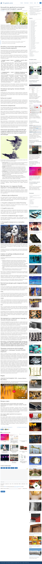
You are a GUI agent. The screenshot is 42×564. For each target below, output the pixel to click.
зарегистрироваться (17, 486)
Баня (31, 49)
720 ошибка (31, 203)
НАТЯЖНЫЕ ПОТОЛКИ (32, 411)
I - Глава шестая (32, 31)
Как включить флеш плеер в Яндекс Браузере (35, 101)
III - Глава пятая (32, 44)
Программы (3, 10)
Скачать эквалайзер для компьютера (35, 197)
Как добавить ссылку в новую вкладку (5, 441)
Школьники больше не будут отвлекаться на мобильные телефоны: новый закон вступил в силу (35, 232)
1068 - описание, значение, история (23, 451)
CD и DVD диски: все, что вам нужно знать (35, 63)
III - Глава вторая (32, 40)
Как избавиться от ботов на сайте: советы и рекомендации (14, 462)
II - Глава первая (32, 33)
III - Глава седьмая (33, 45)
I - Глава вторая (32, 21)
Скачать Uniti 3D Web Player (34, 206)
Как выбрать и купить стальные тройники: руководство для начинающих (34, 342)
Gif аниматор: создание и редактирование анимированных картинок (5, 452)
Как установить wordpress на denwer (34, 121)
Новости (31, 52)
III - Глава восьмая (32, 39)
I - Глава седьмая (32, 28)
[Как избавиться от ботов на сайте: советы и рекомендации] (14, 457)
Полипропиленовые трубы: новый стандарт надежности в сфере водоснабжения (34, 219)
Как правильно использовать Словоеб (35, 10)
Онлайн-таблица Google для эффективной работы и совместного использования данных (14, 441)
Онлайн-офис (32, 199)
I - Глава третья (32, 29)
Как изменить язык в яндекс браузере (34, 81)
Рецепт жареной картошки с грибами (34, 253)
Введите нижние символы (5, 488)
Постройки (32, 54)
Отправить (3, 491)
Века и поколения (33, 50)
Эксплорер (31, 201)
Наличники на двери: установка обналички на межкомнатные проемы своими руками (35, 533)
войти (5, 486)
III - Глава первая (32, 43)
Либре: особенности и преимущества (6, 427)
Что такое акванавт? (32, 263)
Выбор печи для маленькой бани (34, 522)
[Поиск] (40, 3)
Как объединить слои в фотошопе (22, 427)
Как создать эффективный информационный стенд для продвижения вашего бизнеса (33, 377)
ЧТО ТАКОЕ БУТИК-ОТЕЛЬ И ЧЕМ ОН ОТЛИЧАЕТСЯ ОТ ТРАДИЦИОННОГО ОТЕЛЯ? (34, 477)
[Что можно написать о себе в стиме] (5, 457)
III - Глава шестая (32, 48)
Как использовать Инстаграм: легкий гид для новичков (34, 163)
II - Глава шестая (32, 38)
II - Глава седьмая (32, 35)
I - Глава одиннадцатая (33, 25)
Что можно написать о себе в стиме (5, 461)
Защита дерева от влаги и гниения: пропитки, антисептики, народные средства (34, 546)
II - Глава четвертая (33, 37)
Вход (28, 562)
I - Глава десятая (32, 24)
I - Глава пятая (32, 27)
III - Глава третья (32, 46)
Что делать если (8, 3)
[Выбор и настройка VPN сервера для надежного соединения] (23, 457)
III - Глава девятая (32, 41)
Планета (31, 53)
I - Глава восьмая (32, 20)
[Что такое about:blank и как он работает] (23, 437)
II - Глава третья (32, 36)
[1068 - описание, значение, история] (23, 448)
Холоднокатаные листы (32, 443)
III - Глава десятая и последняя (34, 42)
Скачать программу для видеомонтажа (14, 451)
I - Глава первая (32, 26)
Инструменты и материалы (34, 51)
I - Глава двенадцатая (33, 22)
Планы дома (32, 202)
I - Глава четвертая (33, 30)
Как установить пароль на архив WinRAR (34, 182)
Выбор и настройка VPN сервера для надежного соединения (23, 462)
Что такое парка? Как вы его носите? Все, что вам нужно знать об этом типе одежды (35, 432)
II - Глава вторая (32, 32)
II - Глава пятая (32, 34)
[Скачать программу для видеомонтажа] (14, 448)
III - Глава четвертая (33, 47)
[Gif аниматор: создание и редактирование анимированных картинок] (5, 448)
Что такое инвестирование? (33, 421)
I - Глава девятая (32, 23)
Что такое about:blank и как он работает (23, 441)
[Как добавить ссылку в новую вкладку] (5, 437)
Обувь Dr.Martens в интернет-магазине (35, 243)
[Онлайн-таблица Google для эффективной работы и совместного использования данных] (14, 437)
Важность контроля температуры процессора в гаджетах (35, 141)
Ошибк (31, 200)
